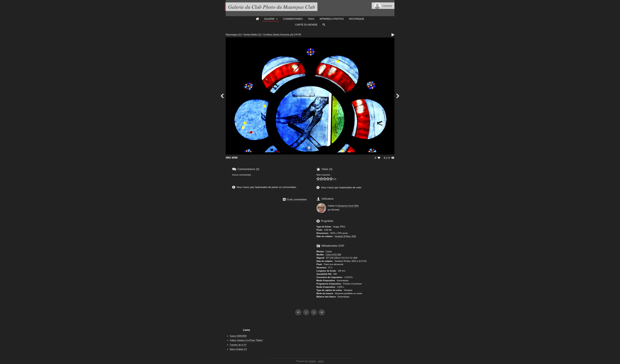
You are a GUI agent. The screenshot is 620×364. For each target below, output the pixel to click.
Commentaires (293, 18)
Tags (311, 18)
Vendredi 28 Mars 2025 (345, 236)
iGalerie (312, 361)
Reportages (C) (234, 34)
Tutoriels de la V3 (238, 345)
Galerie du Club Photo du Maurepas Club (271, 6)
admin (321, 361)
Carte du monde (306, 24)
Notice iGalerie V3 (238, 349)
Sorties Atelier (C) (252, 34)
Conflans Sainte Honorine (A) (278, 34)
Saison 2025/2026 (238, 336)
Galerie (269, 18)
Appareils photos (332, 18)
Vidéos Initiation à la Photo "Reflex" (246, 340)
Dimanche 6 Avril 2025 (348, 206)
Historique (356, 18)
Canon (329, 251)
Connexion (387, 6)
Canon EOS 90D (333, 254)
